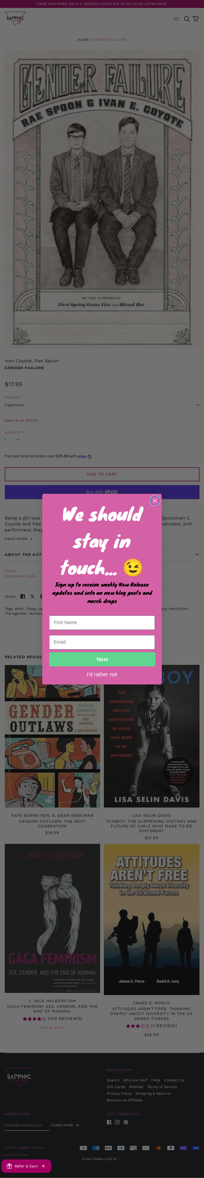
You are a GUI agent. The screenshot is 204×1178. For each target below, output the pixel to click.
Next (102, 659)
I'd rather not (102, 674)
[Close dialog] (155, 500)
